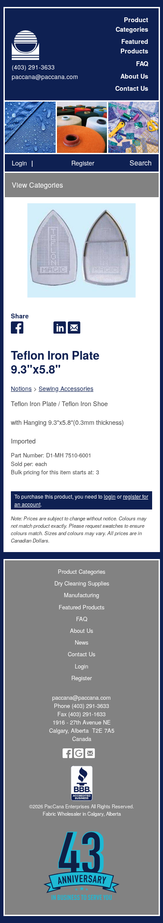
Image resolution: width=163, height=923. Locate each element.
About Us (134, 76)
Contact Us (131, 88)
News (81, 642)
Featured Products (134, 46)
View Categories (37, 185)
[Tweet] (31, 330)
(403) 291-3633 (33, 67)
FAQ (142, 63)
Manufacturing (81, 595)
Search (141, 163)
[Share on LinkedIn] (59, 330)
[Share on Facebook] (17, 330)
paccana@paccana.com (45, 76)
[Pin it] (45, 330)
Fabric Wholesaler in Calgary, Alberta (82, 813)
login (110, 496)
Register (82, 162)
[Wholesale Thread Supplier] (81, 127)
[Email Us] (90, 756)
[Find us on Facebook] (67, 756)
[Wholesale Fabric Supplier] (30, 127)
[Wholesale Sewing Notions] (132, 127)
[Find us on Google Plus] (78, 756)
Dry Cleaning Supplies (81, 583)
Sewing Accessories (66, 388)
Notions (21, 388)
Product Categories (132, 24)
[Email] (74, 330)
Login (19, 162)
